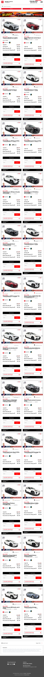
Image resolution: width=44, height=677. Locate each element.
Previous (1, 14)
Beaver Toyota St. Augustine (5, 67)
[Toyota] (2, 2)
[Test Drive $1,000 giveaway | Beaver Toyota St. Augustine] (22, 14)
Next (43, 14)
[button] (21, 26)
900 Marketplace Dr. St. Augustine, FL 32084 (30, 666)
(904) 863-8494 (34, 1)
